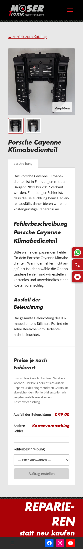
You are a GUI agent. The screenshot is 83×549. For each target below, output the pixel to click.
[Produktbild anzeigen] (16, 126)
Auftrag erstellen (42, 473)
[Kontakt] (77, 276)
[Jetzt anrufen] (77, 264)
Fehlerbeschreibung (29, 449)
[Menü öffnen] (70, 10)
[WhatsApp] (77, 252)
